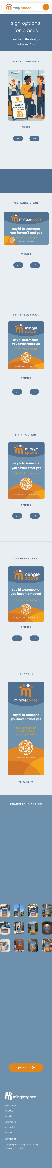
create (9, 1110)
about (9, 1132)
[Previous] (17, 516)
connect (10, 1138)
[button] (46, 7)
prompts (10, 1122)
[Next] (35, 516)
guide (8, 1116)
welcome (10, 1105)
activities (10, 1127)
